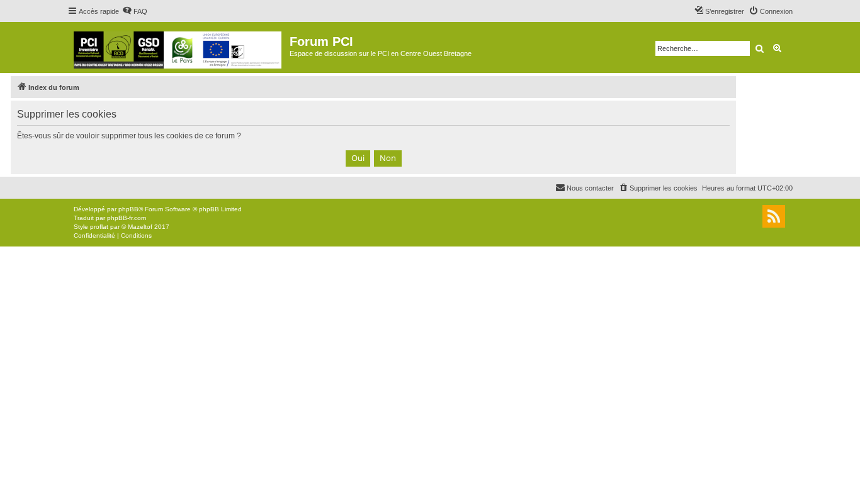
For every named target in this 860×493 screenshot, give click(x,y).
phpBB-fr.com (126, 217)
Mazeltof (140, 226)
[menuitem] (134, 11)
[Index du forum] (178, 47)
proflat (99, 226)
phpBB (128, 209)
